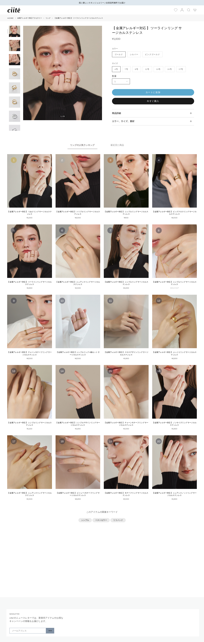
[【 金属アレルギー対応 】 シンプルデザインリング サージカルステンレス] (78, 391)
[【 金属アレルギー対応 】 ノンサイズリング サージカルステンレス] (174, 391)
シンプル (85, 520)
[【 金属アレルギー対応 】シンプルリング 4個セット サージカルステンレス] (78, 321)
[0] (175, 10)
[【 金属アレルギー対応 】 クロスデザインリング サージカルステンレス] (126, 321)
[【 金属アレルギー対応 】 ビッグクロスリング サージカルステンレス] (174, 181)
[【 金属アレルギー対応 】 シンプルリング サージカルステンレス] (126, 181)
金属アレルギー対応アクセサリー (29, 18)
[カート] (195, 10)
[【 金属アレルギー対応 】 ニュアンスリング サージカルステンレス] (78, 251)
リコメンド (118, 520)
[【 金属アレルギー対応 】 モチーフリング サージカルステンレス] (126, 462)
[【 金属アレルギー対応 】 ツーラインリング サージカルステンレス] (29, 251)
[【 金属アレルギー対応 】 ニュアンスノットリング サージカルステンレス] (174, 462)
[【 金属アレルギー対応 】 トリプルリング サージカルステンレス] (78, 181)
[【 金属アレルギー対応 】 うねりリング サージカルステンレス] (29, 181)
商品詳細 (116, 113)
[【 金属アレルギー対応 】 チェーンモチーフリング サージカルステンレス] (29, 321)
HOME (10, 18)
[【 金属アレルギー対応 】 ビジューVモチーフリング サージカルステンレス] (78, 462)
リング (48, 18)
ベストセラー (101, 520)
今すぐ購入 (153, 100)
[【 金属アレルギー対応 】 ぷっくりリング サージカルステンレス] (174, 321)
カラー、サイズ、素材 (123, 121)
